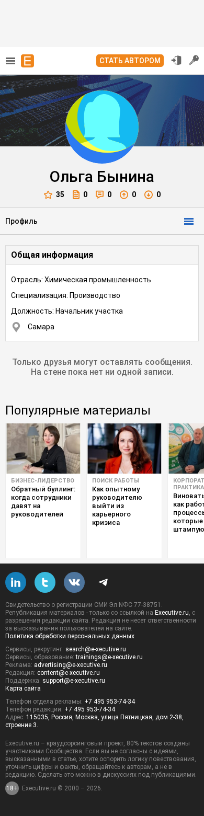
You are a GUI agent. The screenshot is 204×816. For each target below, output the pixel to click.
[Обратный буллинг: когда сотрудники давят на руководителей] (43, 448)
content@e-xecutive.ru (68, 672)
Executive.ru (172, 612)
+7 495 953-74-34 (109, 701)
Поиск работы (115, 480)
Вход (176, 60)
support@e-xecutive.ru (73, 680)
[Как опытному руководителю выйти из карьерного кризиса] (124, 448)
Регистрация (194, 60)
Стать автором (130, 60)
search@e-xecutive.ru (95, 649)
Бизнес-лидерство (42, 480)
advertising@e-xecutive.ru (70, 665)
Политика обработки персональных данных (69, 636)
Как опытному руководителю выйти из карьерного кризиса (117, 505)
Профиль (21, 221)
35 (60, 194)
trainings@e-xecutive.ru (109, 657)
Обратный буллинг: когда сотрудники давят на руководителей (43, 501)
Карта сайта (23, 688)
